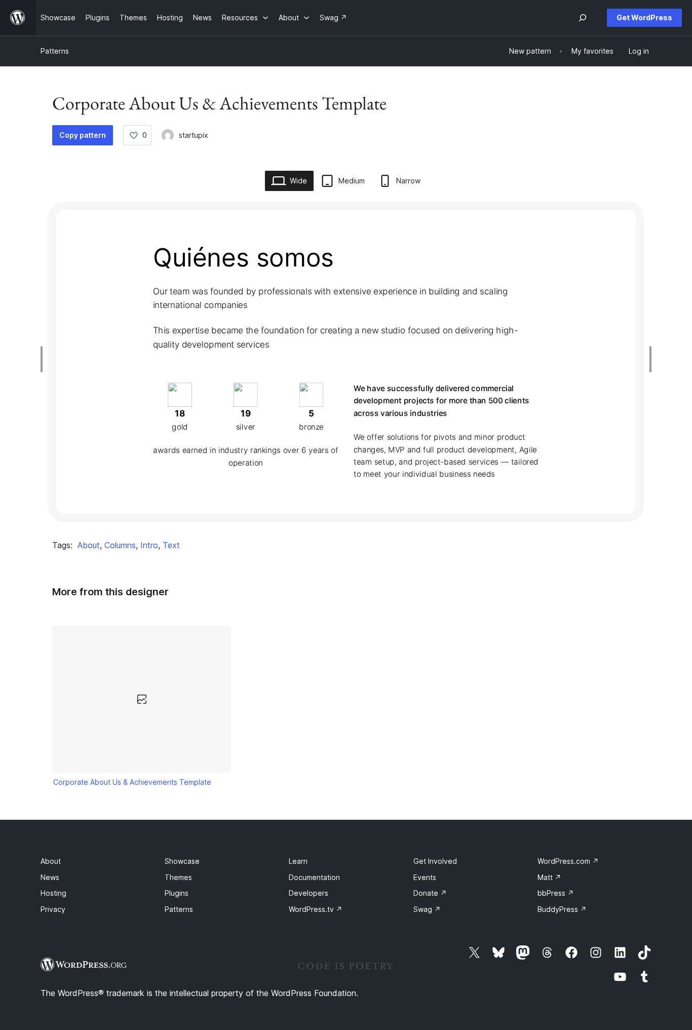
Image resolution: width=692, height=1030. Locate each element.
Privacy (53, 909)
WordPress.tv (315, 909)
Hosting (53, 893)
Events (424, 877)
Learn (298, 861)
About (89, 545)
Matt (549, 877)
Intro (149, 545)
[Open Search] (582, 17)
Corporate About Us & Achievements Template (132, 782)
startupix (193, 135)
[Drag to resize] (44, 359)
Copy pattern (82, 135)
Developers (308, 893)
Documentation (314, 877)
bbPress (555, 893)
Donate (430, 893)
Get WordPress (644, 17)
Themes (178, 877)
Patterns (55, 51)
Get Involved (435, 861)
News (50, 877)
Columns (120, 545)
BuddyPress (562, 909)
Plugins (176, 893)
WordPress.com (568, 861)
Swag (427, 909)
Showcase (182, 861)
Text (171, 545)
